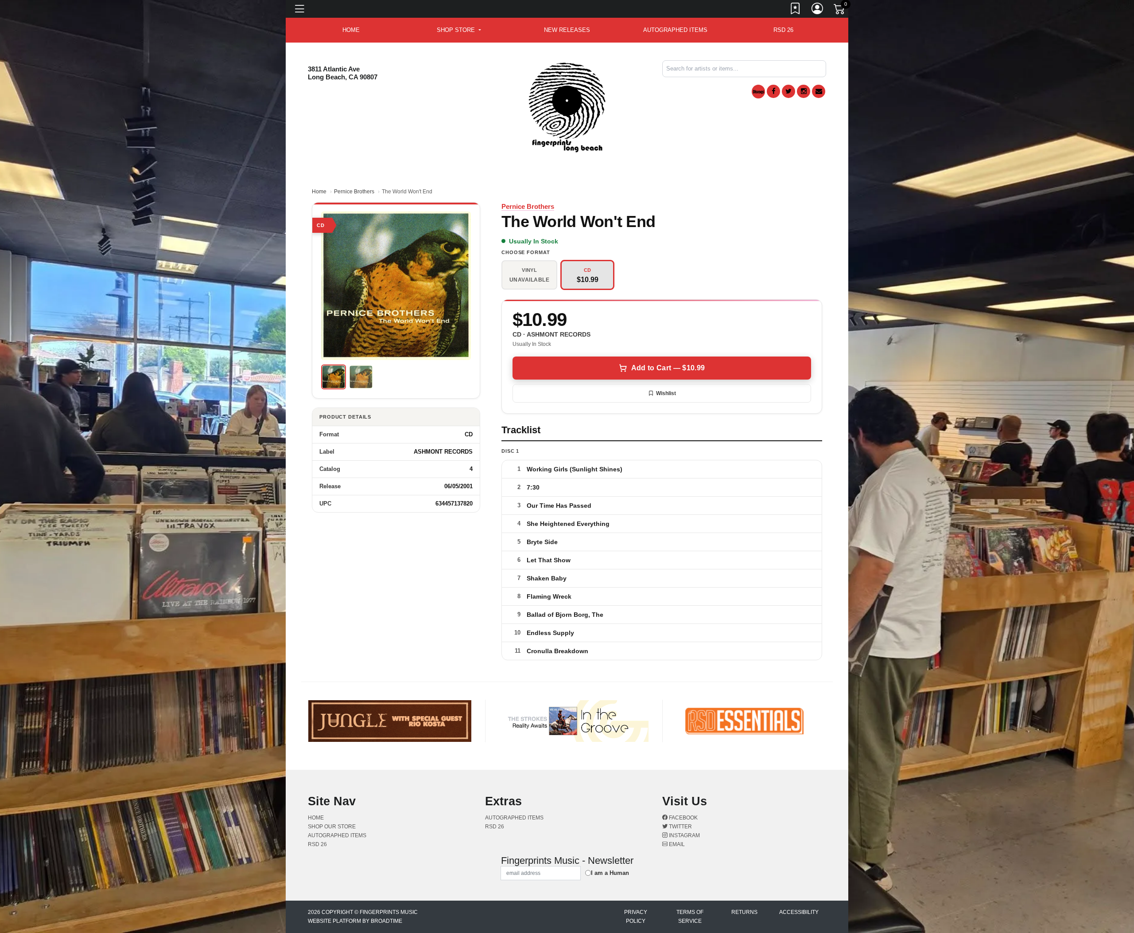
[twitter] (788, 91)
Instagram (684, 835)
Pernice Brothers (354, 191)
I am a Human (610, 873)
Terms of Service (689, 916)
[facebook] (773, 91)
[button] (459, 30)
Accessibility (799, 912)
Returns (744, 912)
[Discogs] (758, 91)
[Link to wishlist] (795, 10)
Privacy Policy (635, 916)
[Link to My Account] (818, 10)
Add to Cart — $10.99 (668, 368)
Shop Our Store (332, 826)
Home (319, 191)
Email (676, 844)
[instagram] (803, 91)
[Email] (818, 91)
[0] (839, 10)
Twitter (680, 826)
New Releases (567, 30)
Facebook (683, 818)
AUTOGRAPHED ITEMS (675, 30)
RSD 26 (783, 30)
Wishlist (666, 393)
